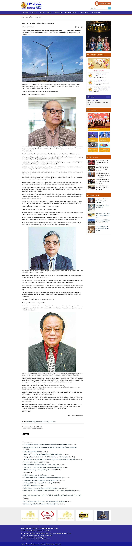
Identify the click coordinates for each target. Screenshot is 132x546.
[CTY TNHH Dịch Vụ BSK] (66, 515)
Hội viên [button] (41, 12)
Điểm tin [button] (49, 12)
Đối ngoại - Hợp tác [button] (97, 12)
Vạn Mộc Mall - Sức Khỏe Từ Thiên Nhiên (102, 206)
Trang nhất (25, 12)
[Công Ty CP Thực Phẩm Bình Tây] (29, 515)
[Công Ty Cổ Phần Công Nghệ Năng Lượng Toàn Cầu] (102, 515)
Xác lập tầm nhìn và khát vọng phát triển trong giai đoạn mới (102, 168)
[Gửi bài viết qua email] (76, 27)
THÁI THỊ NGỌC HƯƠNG (98, 100)
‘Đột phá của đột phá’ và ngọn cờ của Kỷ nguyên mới (102, 162)
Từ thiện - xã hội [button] (84, 12)
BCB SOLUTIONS (56, 544)
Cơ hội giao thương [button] (71, 12)
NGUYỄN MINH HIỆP (104, 88)
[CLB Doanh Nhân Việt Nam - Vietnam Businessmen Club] (31, 5)
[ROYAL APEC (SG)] (47, 515)
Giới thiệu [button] (33, 12)
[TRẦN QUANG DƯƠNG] (90, 75)
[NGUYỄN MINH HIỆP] (90, 89)
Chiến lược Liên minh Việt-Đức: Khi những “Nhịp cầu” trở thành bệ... (102, 187)
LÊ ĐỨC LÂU (102, 81)
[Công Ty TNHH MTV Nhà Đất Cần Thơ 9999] (84, 515)
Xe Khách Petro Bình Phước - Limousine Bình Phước (103, 220)
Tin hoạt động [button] (58, 12)
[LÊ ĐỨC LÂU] (90, 82)
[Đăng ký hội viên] (102, 3)
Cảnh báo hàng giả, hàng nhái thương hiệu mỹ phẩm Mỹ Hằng (102, 228)
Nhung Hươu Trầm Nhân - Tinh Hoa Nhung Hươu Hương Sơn (102, 200)
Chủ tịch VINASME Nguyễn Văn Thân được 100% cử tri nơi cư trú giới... (103, 175)
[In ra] (79, 27)
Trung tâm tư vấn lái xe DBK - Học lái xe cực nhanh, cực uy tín (103, 215)
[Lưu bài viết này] (81, 27)
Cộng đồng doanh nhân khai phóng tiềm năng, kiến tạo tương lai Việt (103, 181)
